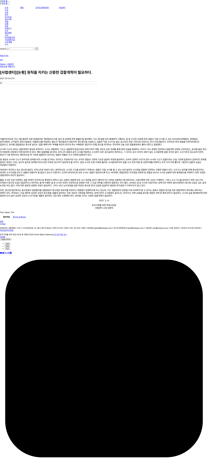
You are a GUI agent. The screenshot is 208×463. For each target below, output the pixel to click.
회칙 (6, 14)
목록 (1, 221)
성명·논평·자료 (7, 23)
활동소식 (11, 66)
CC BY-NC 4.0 (60, 234)
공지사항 (8, 19)
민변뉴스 (8, 28)
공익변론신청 (10, 37)
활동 (22, 8)
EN (1, 60)
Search (3, 49)
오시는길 (8, 17)
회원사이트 (4, 56)
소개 (6, 8)
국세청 (2, 237)
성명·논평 (3, 66)
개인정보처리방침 (6, 230)
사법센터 (62, 8)
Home (3, 64)
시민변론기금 (10, 40)
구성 (6, 12)
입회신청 (3, 51)
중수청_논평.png (19, 217)
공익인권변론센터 (42, 8)
